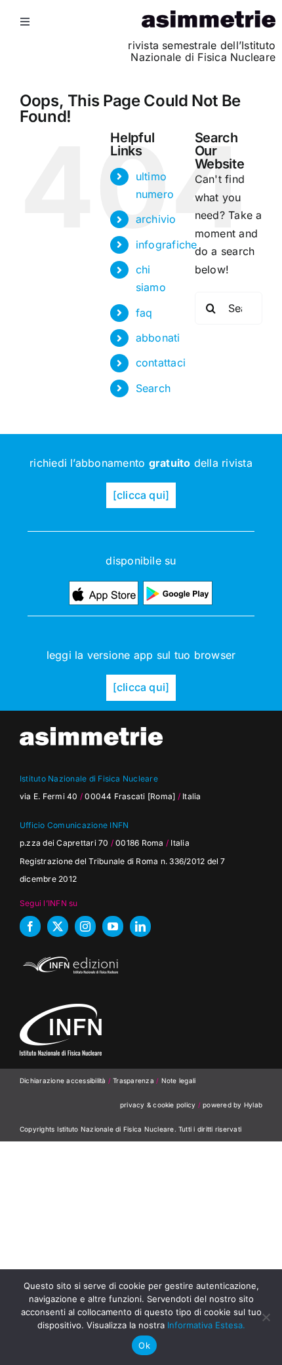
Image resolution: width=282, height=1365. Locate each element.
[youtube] (112, 926)
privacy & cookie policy (158, 1105)
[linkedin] (140, 926)
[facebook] (30, 926)
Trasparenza (134, 1080)
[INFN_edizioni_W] (69, 958)
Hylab (253, 1105)
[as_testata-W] (91, 732)
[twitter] (57, 926)
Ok (144, 1345)
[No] (265, 1317)
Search (153, 388)
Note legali (178, 1080)
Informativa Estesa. (206, 1325)
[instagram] (85, 926)
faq (144, 312)
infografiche (166, 244)
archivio (156, 219)
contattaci (161, 362)
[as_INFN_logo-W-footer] (61, 1009)
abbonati (158, 337)
